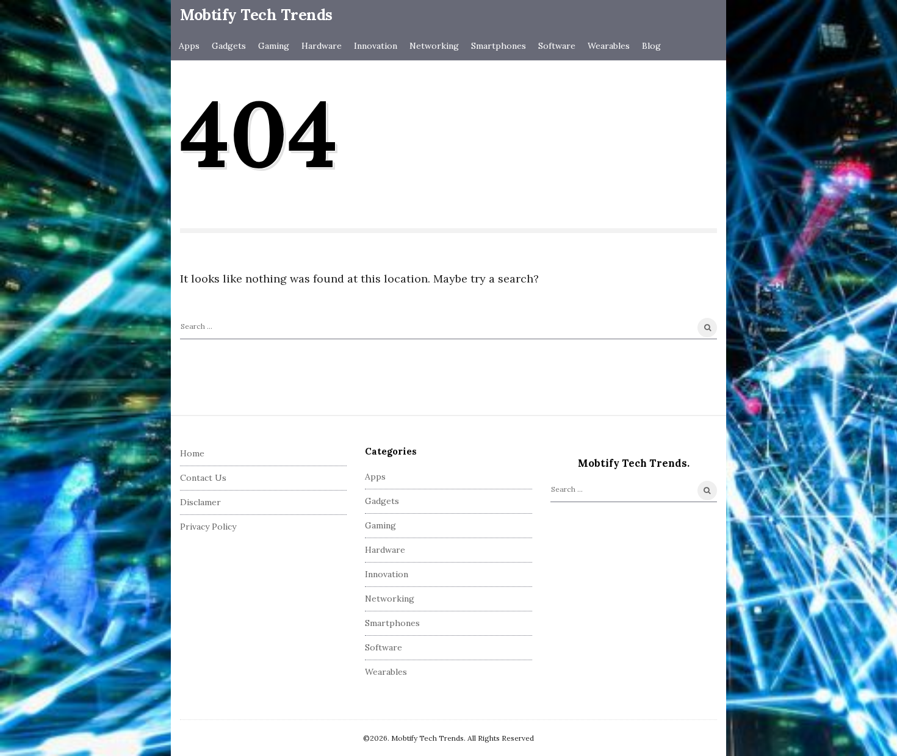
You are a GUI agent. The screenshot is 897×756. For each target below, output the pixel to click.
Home (192, 453)
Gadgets (229, 45)
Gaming (273, 45)
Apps (189, 45)
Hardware (321, 45)
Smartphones (498, 45)
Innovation (375, 45)
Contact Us (203, 477)
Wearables (609, 45)
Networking (434, 45)
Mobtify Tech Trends (256, 14)
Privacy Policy (208, 526)
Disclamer (200, 502)
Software (556, 45)
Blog (651, 45)
